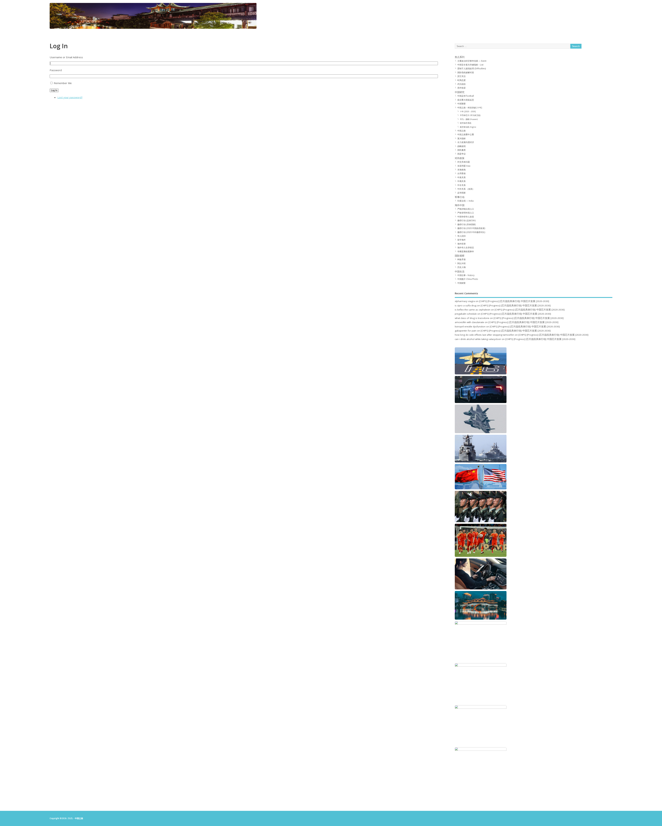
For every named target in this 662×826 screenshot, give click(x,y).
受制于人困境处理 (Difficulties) (471, 68)
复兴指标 (461, 138)
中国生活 (459, 271)
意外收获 (461, 87)
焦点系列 (459, 57)
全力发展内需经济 (465, 142)
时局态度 (461, 80)
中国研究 (459, 92)
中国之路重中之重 (465, 134)
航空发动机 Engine (468, 127)
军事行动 (459, 197)
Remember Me (63, 83)
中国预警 (461, 103)
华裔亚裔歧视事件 (465, 251)
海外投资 (461, 243)
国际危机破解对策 (465, 72)
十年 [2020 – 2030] (468, 111)
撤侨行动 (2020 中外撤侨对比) (471, 232)
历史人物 (461, 267)
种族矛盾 (461, 259)
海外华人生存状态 (465, 247)
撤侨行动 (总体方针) (466, 220)
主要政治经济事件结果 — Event (471, 60)
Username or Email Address (66, 57)
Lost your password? (70, 97)
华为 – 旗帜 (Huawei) (469, 119)
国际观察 (459, 255)
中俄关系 (461, 181)
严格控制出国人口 (465, 208)
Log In (54, 90)
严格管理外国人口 (465, 212)
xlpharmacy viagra (465, 301)
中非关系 (461, 185)
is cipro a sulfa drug (465, 305)
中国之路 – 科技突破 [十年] (469, 107)
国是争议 (461, 153)
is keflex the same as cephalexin (472, 309)
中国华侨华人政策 (465, 216)
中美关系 (461, 177)
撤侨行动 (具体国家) (466, 224)
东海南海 (461, 169)
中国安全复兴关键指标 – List (470, 64)
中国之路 (461, 130)
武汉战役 (461, 84)
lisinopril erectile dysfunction (470, 326)
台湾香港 (461, 173)
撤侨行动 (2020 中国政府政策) (471, 228)
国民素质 (461, 150)
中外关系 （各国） (465, 188)
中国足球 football (465, 95)
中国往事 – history (465, 275)
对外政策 (459, 158)
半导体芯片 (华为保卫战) (470, 115)
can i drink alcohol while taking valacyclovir (478, 339)
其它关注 (461, 76)
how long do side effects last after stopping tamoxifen (484, 334)
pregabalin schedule (466, 313)
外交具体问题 (463, 161)
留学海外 (461, 239)
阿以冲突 (461, 263)
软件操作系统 (465, 123)
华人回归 (461, 235)
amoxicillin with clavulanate (469, 322)
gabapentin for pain (465, 330)
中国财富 (461, 283)
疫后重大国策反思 (465, 99)
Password (56, 70)
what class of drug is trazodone (472, 318)
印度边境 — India (465, 200)
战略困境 (461, 146)
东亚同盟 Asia (463, 165)
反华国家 (461, 192)
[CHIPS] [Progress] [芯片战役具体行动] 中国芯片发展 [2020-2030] (514, 301)
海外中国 (459, 205)
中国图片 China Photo (467, 279)
